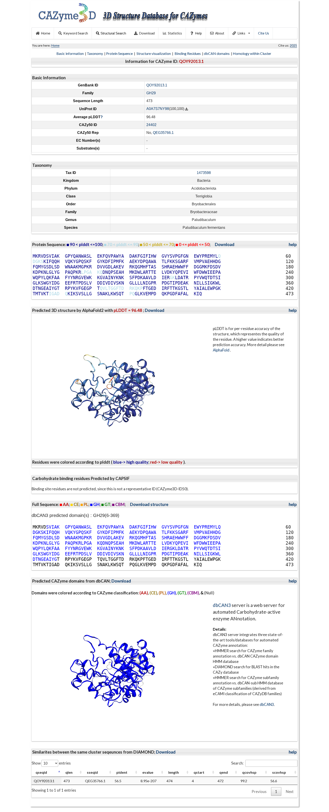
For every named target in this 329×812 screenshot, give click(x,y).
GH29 (151, 93)
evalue (147, 772)
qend (223, 772)
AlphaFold (221, 350)
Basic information (70, 53)
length (173, 772)
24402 (151, 125)
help (293, 244)
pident (121, 772)
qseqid (41, 772)
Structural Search (113, 33)
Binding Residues (188, 53)
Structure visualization (154, 53)
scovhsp (279, 772)
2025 (293, 45)
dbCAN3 (222, 605)
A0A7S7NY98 (157, 109)
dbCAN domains (217, 53)
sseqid (92, 772)
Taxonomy (95, 53)
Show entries (51, 763)
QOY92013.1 (156, 85)
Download (147, 33)
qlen (69, 772)
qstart (199, 772)
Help (198, 33)
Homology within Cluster (252, 53)
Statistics (175, 33)
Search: (237, 763)
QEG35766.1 (163, 133)
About (219, 33)
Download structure (149, 504)
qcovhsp (249, 772)
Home (45, 33)
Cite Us (263, 33)
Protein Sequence (119, 53)
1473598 (204, 173)
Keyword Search (75, 33)
